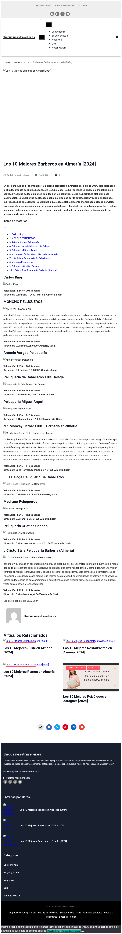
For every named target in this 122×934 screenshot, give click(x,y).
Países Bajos (67, 912)
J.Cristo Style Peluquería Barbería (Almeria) (35, 270)
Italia (78, 912)
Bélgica (98, 912)
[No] (82, 931)
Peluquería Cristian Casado (25, 266)
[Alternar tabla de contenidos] (5, 228)
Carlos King (17, 234)
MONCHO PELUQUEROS (23, 238)
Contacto (83, 5)
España (63, 916)
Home (6, 62)
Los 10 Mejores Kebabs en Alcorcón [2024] (43, 809)
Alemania (87, 912)
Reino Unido (52, 912)
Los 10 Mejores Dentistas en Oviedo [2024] (43, 841)
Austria (107, 912)
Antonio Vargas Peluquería (25, 242)
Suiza (41, 912)
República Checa (18, 912)
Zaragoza (93, 667)
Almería (18, 62)
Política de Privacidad (65, 5)
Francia (32, 912)
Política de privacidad (71, 931)
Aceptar (51, 931)
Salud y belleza (76, 667)
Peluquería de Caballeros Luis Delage (31, 246)
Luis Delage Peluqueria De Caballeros (31, 258)
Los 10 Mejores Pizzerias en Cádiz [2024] (42, 825)
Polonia (72, 916)
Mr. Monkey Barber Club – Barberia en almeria (35, 254)
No (58, 931)
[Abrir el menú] (42, 37)
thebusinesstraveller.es (19, 37)
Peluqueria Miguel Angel (24, 250)
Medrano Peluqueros (22, 262)
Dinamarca (51, 916)
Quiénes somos (43, 5)
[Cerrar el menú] (49, 24)
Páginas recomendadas (18, 777)
